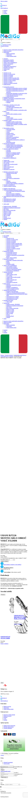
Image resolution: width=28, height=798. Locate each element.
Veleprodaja (9, 55)
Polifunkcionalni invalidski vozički (14, 123)
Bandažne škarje (7, 218)
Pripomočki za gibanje (8, 61)
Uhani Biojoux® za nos (8, 201)
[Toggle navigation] (1, 47)
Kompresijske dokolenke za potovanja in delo (16, 93)
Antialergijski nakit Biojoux (9, 66)
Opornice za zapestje (8, 76)
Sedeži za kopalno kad (8, 166)
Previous (3, 594)
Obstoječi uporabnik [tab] (8, 762)
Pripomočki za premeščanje (12, 137)
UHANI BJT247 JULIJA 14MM (5, 637)
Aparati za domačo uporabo (9, 186)
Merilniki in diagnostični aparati (10, 171)
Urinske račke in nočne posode (10, 164)
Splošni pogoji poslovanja (9, 725)
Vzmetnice (8, 130)
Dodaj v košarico (4, 561)
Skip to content (4, 1)
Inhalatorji (5, 179)
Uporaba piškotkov (7, 728)
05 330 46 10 (4, 5)
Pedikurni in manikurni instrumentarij (11, 207)
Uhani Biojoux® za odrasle (9, 199)
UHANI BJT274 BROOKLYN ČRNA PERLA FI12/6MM (20, 617)
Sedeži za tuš (6, 165)
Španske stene (9, 156)
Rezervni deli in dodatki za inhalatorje (14, 183)
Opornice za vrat (7, 72)
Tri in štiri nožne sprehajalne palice (14, 107)
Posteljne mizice (10, 133)
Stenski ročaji (6, 168)
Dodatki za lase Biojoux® (9, 188)
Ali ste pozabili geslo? (6, 771)
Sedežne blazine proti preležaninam (14, 145)
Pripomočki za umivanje (8, 169)
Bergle (4, 111)
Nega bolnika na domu (8, 128)
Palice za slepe (9, 108)
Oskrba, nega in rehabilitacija (10, 62)
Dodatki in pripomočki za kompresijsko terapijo (14, 98)
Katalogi (5, 10)
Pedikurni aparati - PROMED (10, 206)
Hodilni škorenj (6, 84)
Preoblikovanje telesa (8, 67)
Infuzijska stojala (10, 155)
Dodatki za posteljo (10, 134)
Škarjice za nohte (7, 213)
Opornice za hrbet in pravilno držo (11, 78)
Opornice (5, 58)
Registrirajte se (4, 777)
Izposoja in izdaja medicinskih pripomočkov (13, 49)
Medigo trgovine (7, 706)
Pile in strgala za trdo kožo (9, 210)
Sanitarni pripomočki (8, 63)
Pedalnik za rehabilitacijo (9, 184)
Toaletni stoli (6, 160)
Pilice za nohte (6, 215)
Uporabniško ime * (18, 774)
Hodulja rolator (9, 117)
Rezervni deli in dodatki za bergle (14, 114)
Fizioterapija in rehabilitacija (9, 158)
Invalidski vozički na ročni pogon (13, 121)
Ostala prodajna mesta (11, 56)
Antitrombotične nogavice (12, 96)
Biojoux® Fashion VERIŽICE (13, 193)
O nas (4, 11)
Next (2, 682)
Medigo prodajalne (10, 53)
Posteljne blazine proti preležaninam (14, 146)
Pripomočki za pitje (10, 142)
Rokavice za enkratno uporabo (13, 152)
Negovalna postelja (10, 129)
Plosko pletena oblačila (8, 99)
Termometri (9, 177)
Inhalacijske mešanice (11, 182)
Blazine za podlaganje (11, 138)
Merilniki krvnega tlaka (11, 173)
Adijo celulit (6, 204)
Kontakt (5, 13)
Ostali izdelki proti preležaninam (13, 147)
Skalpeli (5, 219)
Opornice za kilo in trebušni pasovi (11, 79)
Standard (8, 102)
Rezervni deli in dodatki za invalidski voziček (16, 124)
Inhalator (8, 181)
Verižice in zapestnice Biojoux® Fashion (12, 189)
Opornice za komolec (8, 75)
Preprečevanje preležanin (9, 143)
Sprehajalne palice (10, 106)
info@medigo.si (4, 8)
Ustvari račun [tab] (6, 763)
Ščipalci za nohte (7, 211)
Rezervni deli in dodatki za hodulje (14, 119)
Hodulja (8, 116)
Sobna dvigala (9, 135)
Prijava (2, 769)
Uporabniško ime (18, 766)
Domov (2, 355)
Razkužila (8, 151)
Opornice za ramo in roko (9, 74)
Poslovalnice (6, 52)
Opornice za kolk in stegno (9, 80)
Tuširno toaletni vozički (8, 161)
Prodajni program (9, 355)
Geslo (15, 768)
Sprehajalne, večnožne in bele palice (11, 105)
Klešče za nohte (7, 214)
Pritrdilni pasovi (9, 125)
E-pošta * (16, 772)
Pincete (5, 216)
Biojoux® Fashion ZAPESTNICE (14, 195)
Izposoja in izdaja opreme (9, 714)
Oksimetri (8, 174)
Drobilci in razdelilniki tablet (12, 154)
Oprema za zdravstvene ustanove (10, 148)
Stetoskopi (8, 175)
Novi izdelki (6, 235)
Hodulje (5, 115)
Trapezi (8, 132)
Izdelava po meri (10, 101)
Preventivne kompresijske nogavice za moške (16, 89)
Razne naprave (6, 65)
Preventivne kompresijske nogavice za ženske (16, 88)
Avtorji (2, 755)
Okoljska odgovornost (8, 726)
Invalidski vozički (7, 120)
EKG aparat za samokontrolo (13, 178)
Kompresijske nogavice (8, 86)
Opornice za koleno (7, 81)
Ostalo (4, 70)
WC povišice (6, 163)
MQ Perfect (6, 209)
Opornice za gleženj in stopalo (10, 83)
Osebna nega (6, 69)
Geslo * (16, 775)
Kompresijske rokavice (8, 97)
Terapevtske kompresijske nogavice (14, 94)
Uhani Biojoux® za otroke (9, 200)
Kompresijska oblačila (8, 60)
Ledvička (8, 150)
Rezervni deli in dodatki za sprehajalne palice (16, 110)
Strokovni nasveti (7, 51)
